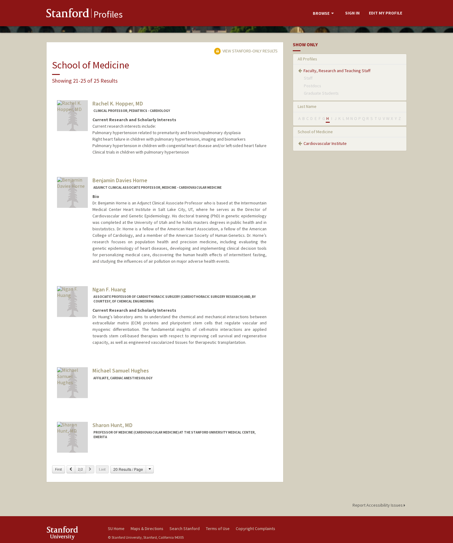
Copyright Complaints (255, 528)
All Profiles (307, 59)
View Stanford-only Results (250, 51)
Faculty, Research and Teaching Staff (337, 70)
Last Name (307, 106)
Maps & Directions (147, 528)
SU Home (116, 528)
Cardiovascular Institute (325, 143)
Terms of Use (218, 528)
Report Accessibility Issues (378, 505)
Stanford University (72, 533)
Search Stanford (184, 528)
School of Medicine (315, 131)
